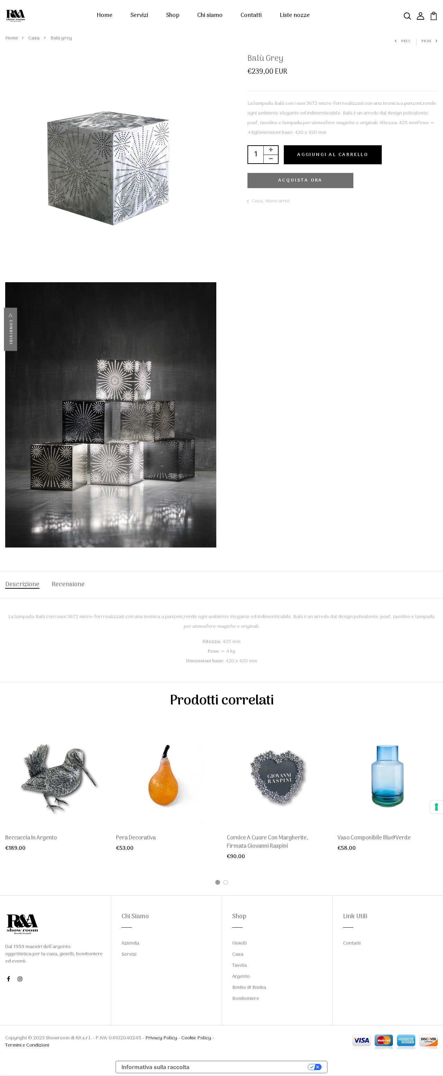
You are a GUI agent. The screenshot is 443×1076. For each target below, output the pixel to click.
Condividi (10, 332)
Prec (406, 41)
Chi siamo (210, 15)
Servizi (139, 15)
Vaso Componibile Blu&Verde (374, 838)
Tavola (239, 965)
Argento (241, 977)
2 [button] (227, 883)
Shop (172, 15)
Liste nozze (295, 15)
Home (104, 15)
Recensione (68, 584)
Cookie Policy (196, 1038)
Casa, (258, 201)
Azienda (130, 943)
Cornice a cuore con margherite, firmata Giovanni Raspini (267, 842)
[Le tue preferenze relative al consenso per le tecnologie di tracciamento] (436, 806)
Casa (34, 38)
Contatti (251, 15)
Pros (427, 41)
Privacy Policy (161, 1038)
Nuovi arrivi (277, 201)
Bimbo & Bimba (249, 988)
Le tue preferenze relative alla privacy (252, 1067)
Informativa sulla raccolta (155, 1067)
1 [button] (219, 883)
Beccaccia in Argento (31, 838)
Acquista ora (300, 180)
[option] (55, 794)
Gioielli (239, 943)
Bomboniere (245, 999)
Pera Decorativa (136, 838)
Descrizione (22, 584)
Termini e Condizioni (27, 1045)
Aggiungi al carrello (332, 155)
